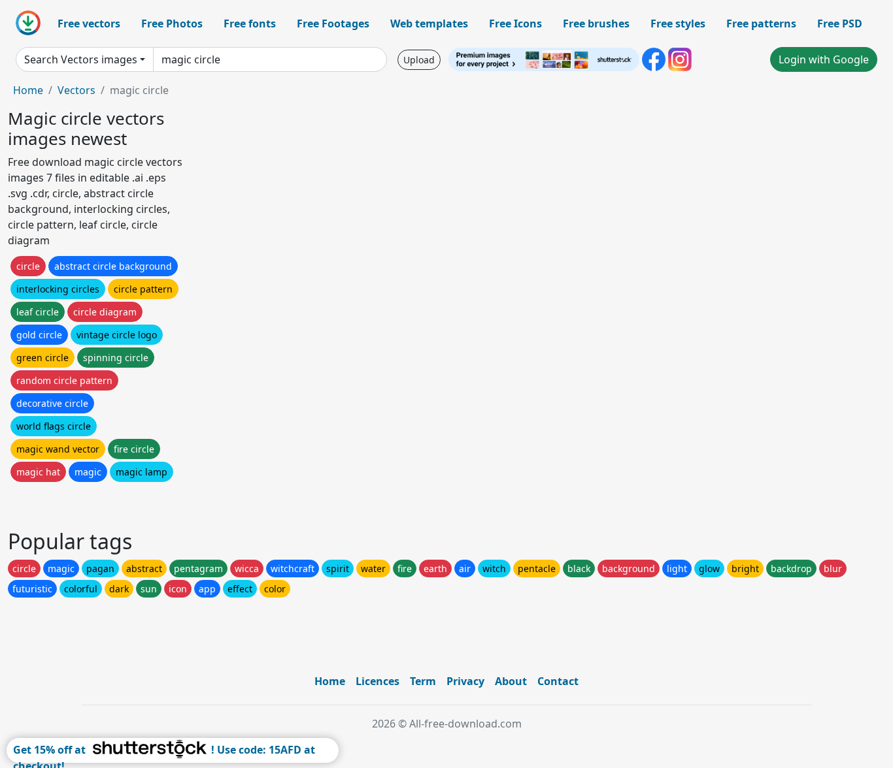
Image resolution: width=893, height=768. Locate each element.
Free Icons (515, 23)
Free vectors (89, 23)
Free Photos (172, 23)
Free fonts (250, 23)
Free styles (677, 23)
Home (28, 90)
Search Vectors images (80, 59)
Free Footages (333, 23)
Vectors (76, 90)
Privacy (465, 681)
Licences (377, 681)
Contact (558, 681)
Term (423, 681)
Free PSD (839, 23)
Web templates (429, 23)
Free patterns (761, 23)
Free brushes (596, 23)
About (511, 681)
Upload (419, 60)
